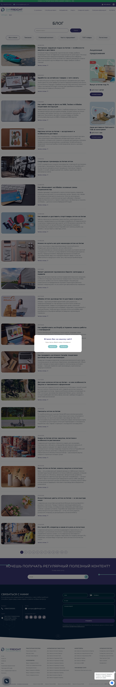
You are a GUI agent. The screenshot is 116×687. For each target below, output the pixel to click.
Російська (64, 346)
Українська (53, 346)
